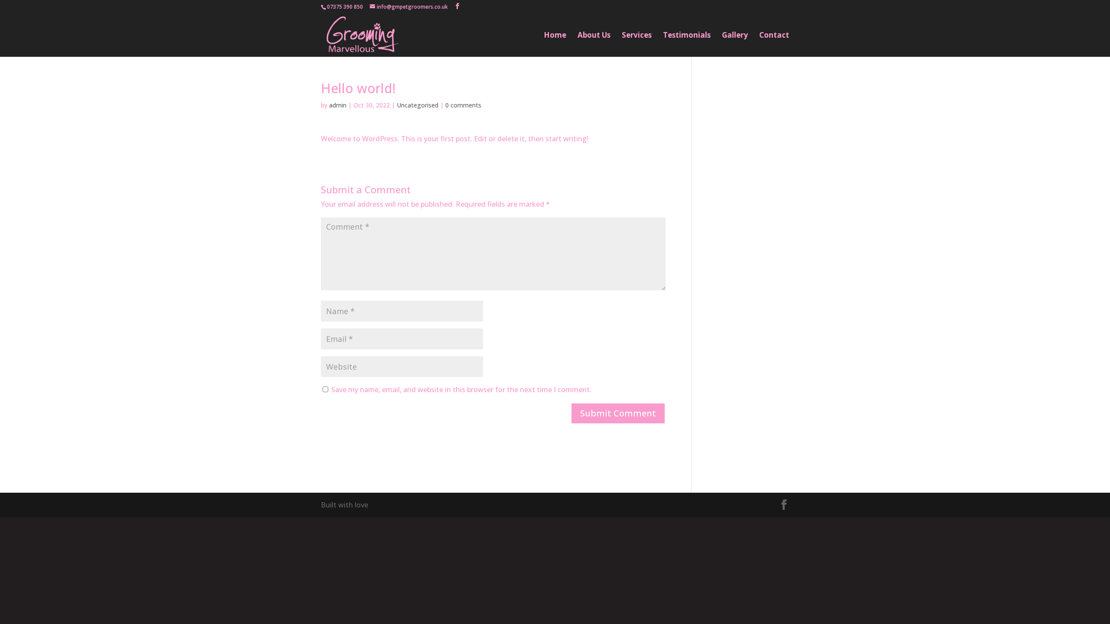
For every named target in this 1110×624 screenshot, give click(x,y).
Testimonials (687, 36)
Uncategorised (417, 105)
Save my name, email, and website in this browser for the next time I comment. (461, 389)
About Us (594, 36)
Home (555, 36)
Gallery (735, 36)
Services (637, 36)
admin (337, 105)
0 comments (463, 105)
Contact (774, 36)
